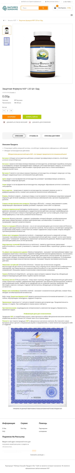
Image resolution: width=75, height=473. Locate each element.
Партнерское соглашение (43, 430)
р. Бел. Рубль (67, 1)
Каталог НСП (12, 20)
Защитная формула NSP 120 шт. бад (31, 20)
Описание (19, 136)
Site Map (23, 428)
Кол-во (4, 107)
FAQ (3, 431)
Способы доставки (52, 136)
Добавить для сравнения (41, 122)
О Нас (4, 428)
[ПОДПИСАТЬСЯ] (34, 452)
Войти (25, 1)
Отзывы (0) (33, 136)
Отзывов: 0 (12, 92)
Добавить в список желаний (16, 122)
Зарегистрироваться (35, 1)
